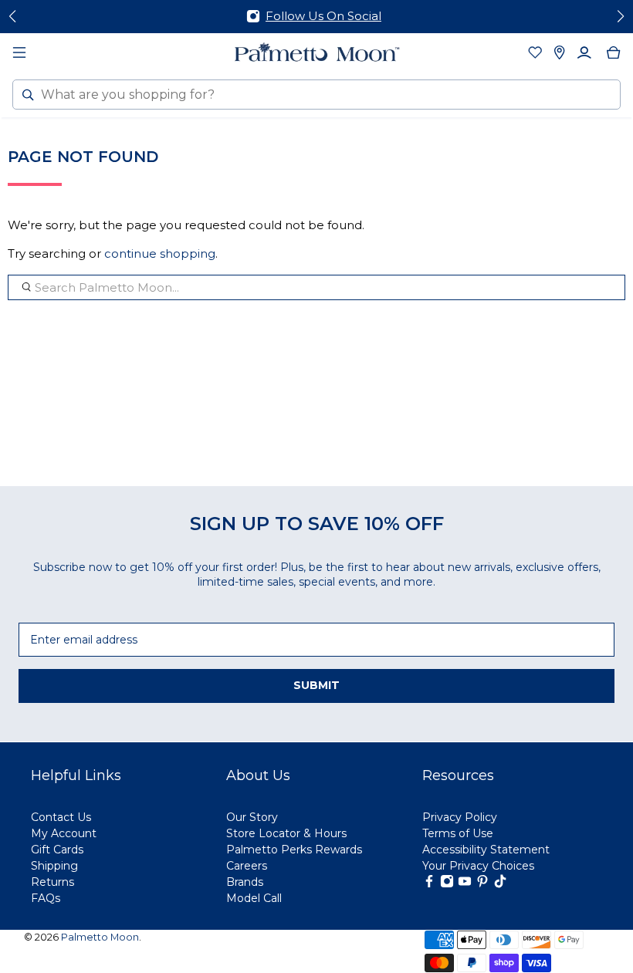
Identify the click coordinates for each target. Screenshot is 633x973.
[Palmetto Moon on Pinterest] (482, 884)
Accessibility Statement (486, 849)
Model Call (254, 898)
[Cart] (613, 52)
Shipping (54, 866)
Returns (52, 882)
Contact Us (61, 817)
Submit (316, 685)
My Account (63, 833)
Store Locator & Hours (286, 833)
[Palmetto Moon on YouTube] (465, 884)
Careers (246, 866)
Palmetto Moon (100, 937)
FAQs (45, 898)
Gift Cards (57, 849)
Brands (244, 882)
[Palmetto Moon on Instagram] (447, 884)
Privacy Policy (459, 817)
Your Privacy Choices (478, 866)
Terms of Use (457, 833)
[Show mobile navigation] (19, 52)
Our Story (252, 817)
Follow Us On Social (323, 15)
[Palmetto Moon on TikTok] (500, 884)
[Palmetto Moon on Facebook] (429, 884)
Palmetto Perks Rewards (294, 849)
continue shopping (159, 253)
